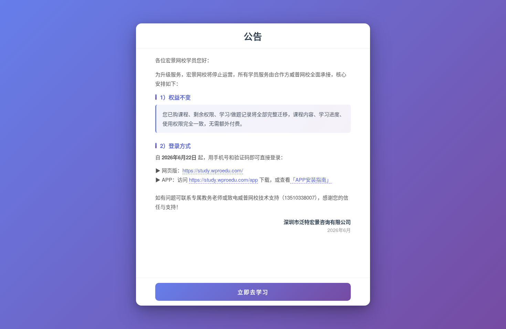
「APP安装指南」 (310, 179)
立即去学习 (253, 292)
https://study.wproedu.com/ (212, 170)
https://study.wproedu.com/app (223, 179)
